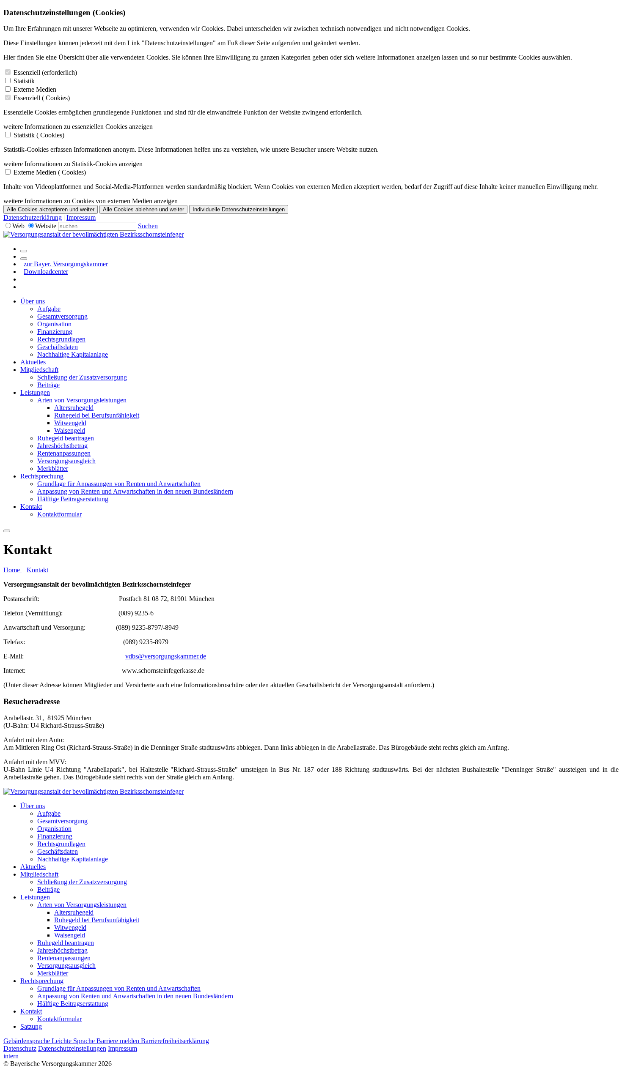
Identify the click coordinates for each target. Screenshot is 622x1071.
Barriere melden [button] (118, 1040)
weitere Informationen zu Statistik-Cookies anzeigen (73, 163)
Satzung (31, 1026)
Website (45, 226)
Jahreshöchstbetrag (62, 445)
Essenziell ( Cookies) (42, 97)
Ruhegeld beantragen (65, 438)
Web (18, 226)
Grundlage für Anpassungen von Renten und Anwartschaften (119, 483)
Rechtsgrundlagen (61, 339)
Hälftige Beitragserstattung (72, 499)
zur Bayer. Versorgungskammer (66, 264)
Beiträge (48, 384)
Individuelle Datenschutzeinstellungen (239, 209)
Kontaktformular (59, 514)
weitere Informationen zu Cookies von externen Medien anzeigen (90, 201)
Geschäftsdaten (57, 346)
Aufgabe (49, 308)
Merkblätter (52, 468)
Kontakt (31, 506)
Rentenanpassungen (64, 453)
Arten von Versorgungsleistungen (82, 400)
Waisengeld (69, 430)
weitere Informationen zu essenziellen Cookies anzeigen (78, 126)
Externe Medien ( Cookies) (50, 172)
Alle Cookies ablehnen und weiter (143, 209)
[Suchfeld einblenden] (23, 251)
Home (12, 570)
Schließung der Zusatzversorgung (82, 377)
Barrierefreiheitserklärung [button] (175, 1040)
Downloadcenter (46, 271)
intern (11, 1056)
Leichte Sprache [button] (74, 1040)
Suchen (148, 226)
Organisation (54, 324)
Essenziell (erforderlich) (45, 72)
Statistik (24, 81)
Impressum (81, 217)
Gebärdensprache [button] (27, 1040)
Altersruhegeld (74, 407)
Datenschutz (19, 1048)
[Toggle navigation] (6, 531)
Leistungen (35, 392)
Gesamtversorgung (62, 316)
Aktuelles (33, 362)
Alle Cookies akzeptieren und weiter (50, 209)
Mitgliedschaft (39, 369)
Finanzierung (54, 331)
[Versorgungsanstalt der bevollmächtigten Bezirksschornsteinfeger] (93, 234)
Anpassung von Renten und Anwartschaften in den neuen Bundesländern (135, 491)
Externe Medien (35, 89)
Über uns (32, 301)
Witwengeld (70, 422)
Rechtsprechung (41, 476)
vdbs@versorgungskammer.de (165, 656)
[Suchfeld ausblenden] (23, 258)
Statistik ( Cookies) (39, 135)
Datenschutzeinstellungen (72, 1048)
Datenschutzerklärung (32, 217)
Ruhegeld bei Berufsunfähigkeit (96, 415)
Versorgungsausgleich (66, 460)
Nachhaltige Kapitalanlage (72, 354)
